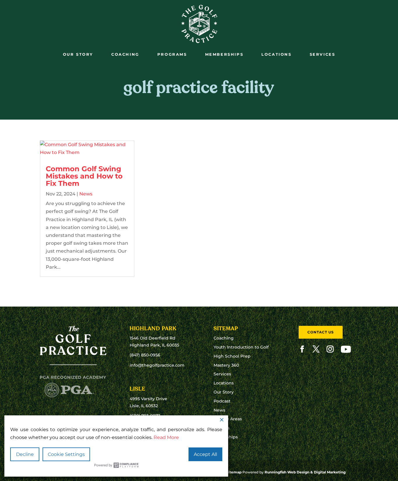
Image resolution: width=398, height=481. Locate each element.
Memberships (224, 54)
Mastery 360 (226, 365)
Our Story (78, 54)
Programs (172, 54)
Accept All (205, 454)
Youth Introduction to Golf (241, 347)
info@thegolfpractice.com (157, 365)
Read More (166, 437)
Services (322, 54)
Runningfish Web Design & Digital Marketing (305, 472)
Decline (25, 454)
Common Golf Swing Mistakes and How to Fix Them (84, 176)
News (85, 194)
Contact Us (320, 332)
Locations (276, 54)
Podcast (222, 401)
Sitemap (234, 472)
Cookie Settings (66, 454)
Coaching (125, 54)
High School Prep (232, 356)
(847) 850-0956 (145, 355)
